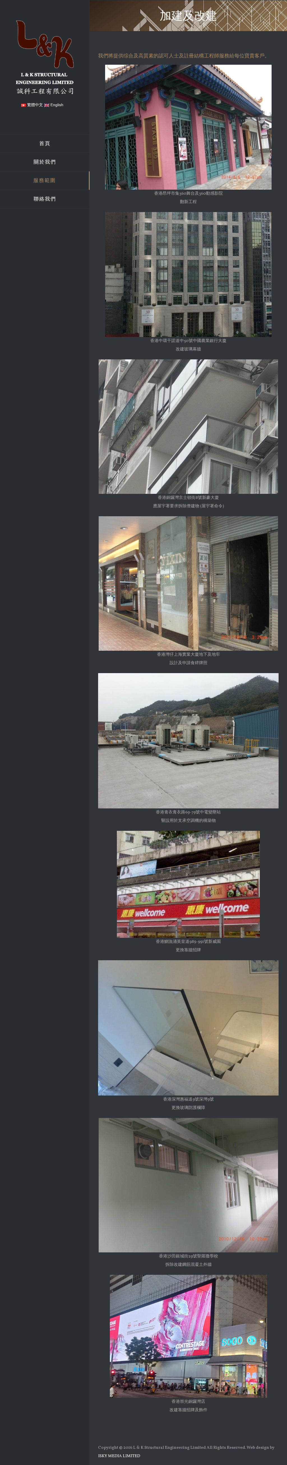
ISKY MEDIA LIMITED (119, 1456)
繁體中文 (34, 105)
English (56, 105)
